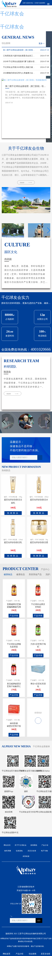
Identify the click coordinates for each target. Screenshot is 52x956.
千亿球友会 (12, 13)
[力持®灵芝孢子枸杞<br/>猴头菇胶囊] (38, 629)
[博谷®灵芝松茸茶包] (38, 669)
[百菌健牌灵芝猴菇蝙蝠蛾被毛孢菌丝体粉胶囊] (14, 590)
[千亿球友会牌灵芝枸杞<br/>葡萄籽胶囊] (38, 590)
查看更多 (38, 713)
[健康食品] (38, 719)
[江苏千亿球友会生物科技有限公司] (9, 4)
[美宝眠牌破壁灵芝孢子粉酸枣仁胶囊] (14, 669)
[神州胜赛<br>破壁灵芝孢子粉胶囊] (14, 709)
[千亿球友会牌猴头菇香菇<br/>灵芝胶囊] (14, 629)
